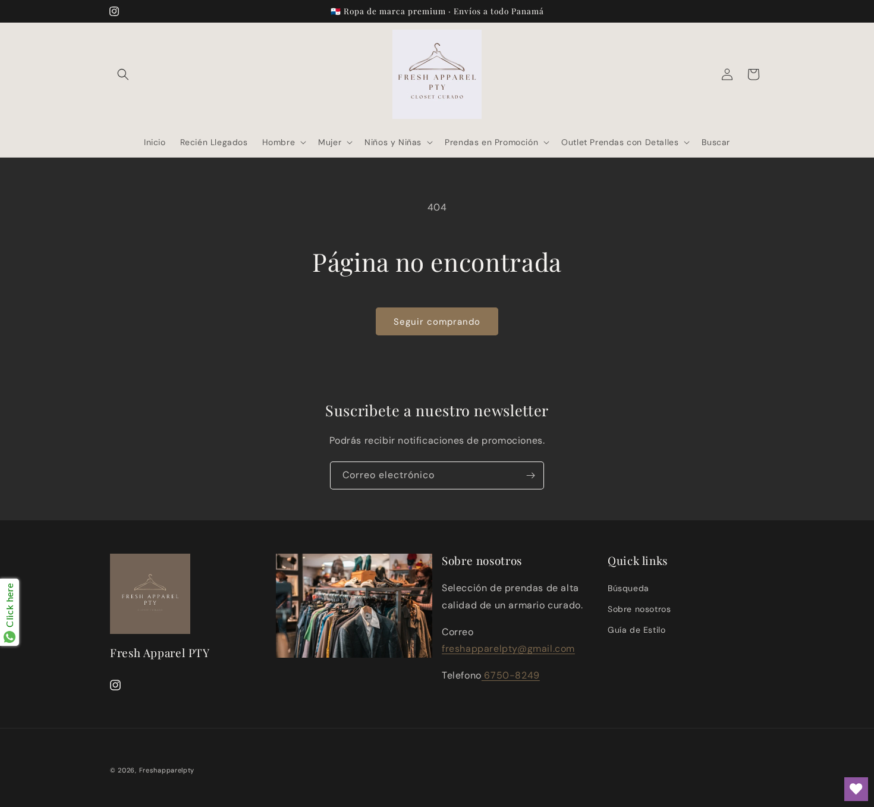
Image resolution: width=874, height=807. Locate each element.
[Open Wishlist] (856, 789)
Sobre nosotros (639, 609)
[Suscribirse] (530, 475)
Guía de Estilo (636, 629)
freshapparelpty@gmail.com (508, 648)
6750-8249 (511, 675)
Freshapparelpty (167, 770)
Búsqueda (628, 588)
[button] (123, 74)
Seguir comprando (437, 322)
